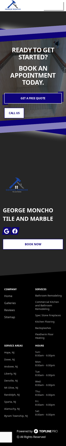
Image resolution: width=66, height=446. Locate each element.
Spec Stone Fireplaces (48, 315)
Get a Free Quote (33, 98)
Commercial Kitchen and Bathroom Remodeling (47, 305)
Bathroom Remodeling (48, 295)
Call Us (14, 113)
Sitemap (9, 317)
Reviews (9, 310)
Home (8, 296)
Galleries (10, 303)
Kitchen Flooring (45, 321)
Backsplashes (43, 328)
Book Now (33, 244)
